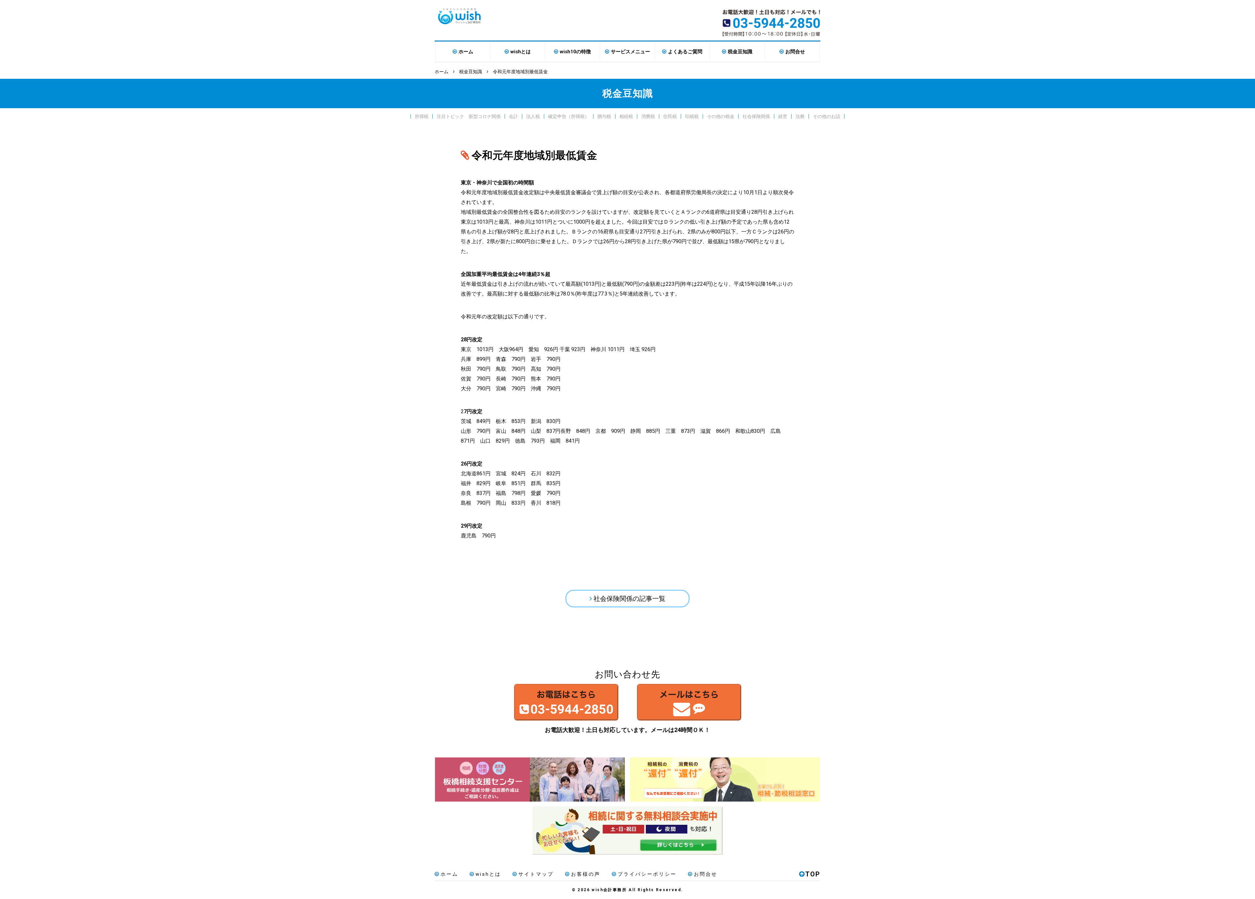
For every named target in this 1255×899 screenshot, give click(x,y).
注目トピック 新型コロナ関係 (469, 116)
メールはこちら (689, 702)
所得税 (421, 116)
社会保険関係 (756, 116)
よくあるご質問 (685, 52)
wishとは (520, 52)
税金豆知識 (740, 52)
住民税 (670, 116)
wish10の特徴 (575, 52)
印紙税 (692, 116)
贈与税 (604, 116)
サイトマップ (536, 874)
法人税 (533, 116)
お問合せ (795, 52)
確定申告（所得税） (568, 116)
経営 (782, 116)
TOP (812, 874)
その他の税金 (720, 116)
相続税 (626, 116)
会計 (513, 116)
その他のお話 (826, 116)
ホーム (466, 52)
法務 (800, 116)
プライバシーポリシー (647, 874)
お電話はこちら (566, 702)
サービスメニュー (630, 52)
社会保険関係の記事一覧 (629, 598)
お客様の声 (585, 874)
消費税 (648, 116)
